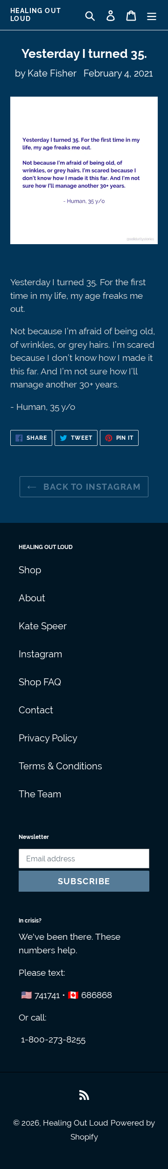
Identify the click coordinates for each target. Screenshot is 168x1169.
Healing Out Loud (35, 14)
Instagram (40, 654)
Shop (30, 570)
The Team (40, 794)
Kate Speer (43, 626)
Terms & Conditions (60, 766)
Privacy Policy (48, 738)
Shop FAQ (40, 682)
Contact (36, 710)
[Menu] (151, 15)
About (32, 598)
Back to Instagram (91, 487)
